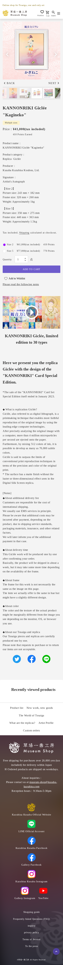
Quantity (7, 259)
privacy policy (31, 932)
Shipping (24, 232)
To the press (31, 946)
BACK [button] (11, 83)
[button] (56, 54)
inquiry (31, 925)
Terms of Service (31, 939)
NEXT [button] (52, 83)
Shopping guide (31, 912)
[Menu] (59, 13)
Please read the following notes (21, 284)
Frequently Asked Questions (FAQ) (31, 919)
